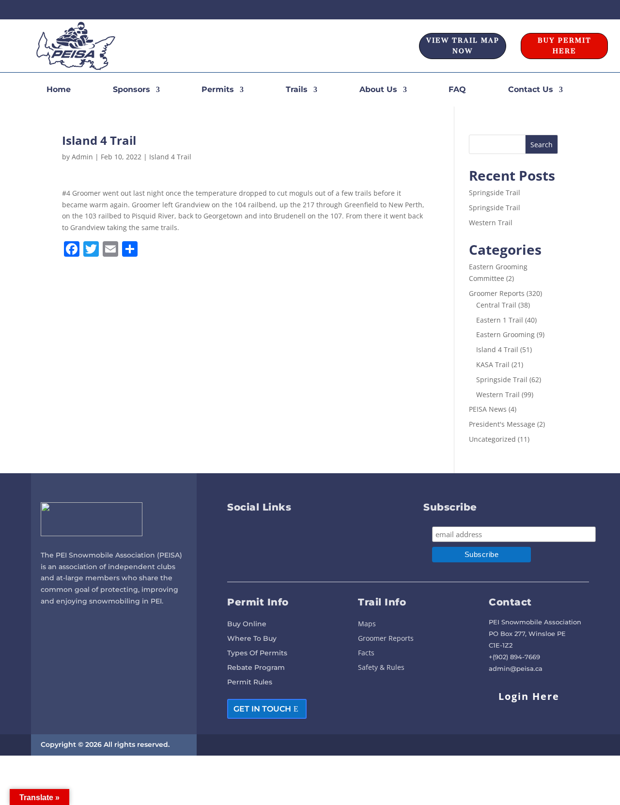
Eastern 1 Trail (499, 320)
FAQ (457, 90)
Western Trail (490, 222)
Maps (367, 624)
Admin (82, 156)
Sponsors (131, 90)
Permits (218, 90)
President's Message (502, 424)
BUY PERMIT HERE (564, 45)
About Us (378, 90)
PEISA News (488, 409)
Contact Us (530, 90)
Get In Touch (262, 708)
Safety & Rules (381, 668)
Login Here (528, 696)
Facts (366, 653)
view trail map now (462, 45)
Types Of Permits (257, 653)
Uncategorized (492, 439)
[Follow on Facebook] (565, 9)
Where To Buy (252, 639)
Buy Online (246, 624)
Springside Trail (494, 192)
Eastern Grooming (505, 334)
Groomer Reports (497, 293)
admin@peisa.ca (515, 668)
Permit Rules (249, 682)
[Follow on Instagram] (582, 9)
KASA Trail (493, 364)
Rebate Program (256, 668)
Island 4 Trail (170, 156)
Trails (297, 90)
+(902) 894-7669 (514, 657)
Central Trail (496, 305)
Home (58, 90)
